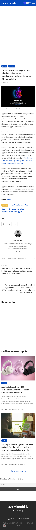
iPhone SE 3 (22, 258)
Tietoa (18, 525)
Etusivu (5, 523)
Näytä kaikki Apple (17, 471)
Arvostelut (14, 523)
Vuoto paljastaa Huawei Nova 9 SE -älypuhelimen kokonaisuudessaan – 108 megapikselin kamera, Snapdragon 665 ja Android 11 (18, 289)
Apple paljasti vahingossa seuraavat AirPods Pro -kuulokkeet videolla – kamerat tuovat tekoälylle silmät (17, 447)
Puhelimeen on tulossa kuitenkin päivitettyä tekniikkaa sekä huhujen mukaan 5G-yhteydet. (17, 160)
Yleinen (11, 66)
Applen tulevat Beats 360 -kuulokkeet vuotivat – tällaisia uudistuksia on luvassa (15, 390)
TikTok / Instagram (26, 523)
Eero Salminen (18, 240)
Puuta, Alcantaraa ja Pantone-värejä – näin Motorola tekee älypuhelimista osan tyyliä (16, 208)
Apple (4, 66)
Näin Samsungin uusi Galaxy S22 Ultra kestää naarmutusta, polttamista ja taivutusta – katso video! (17, 271)
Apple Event (12, 258)
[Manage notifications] (4, 525)
